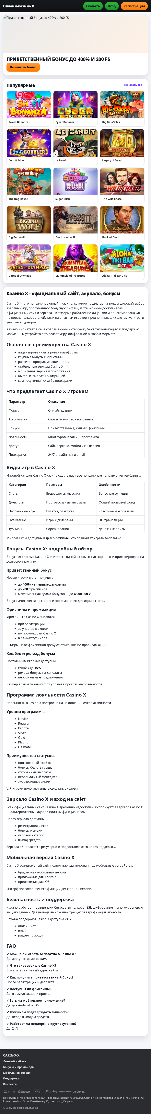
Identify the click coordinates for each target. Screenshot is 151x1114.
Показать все (134, 85)
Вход (112, 6)
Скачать (93, 6)
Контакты (10, 1084)
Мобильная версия (16, 1073)
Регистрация (134, 6)
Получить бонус (23, 67)
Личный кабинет (15, 1061)
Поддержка (11, 1078)
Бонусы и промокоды (18, 1067)
